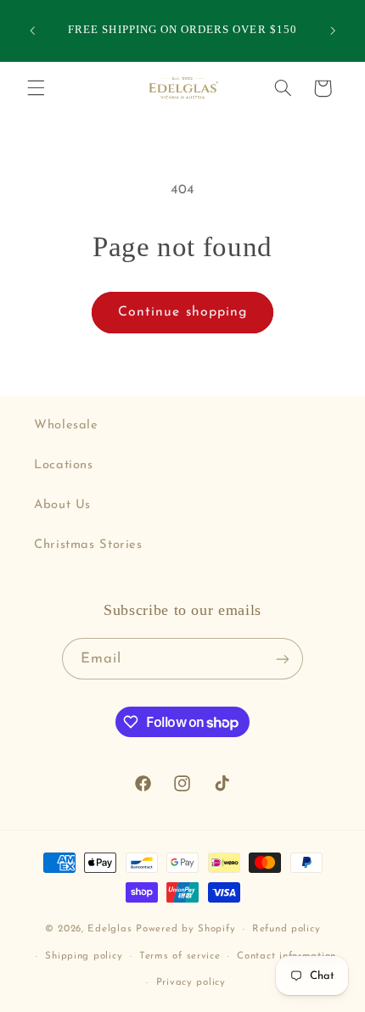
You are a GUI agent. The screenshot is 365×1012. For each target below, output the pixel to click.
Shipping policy (83, 956)
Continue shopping (182, 312)
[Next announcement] (332, 30)
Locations (63, 465)
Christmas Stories (88, 545)
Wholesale (66, 425)
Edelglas (111, 929)
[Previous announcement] (32, 30)
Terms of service (180, 956)
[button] (35, 88)
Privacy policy (191, 982)
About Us (62, 505)
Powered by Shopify (185, 929)
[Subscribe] (282, 658)
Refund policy (286, 929)
